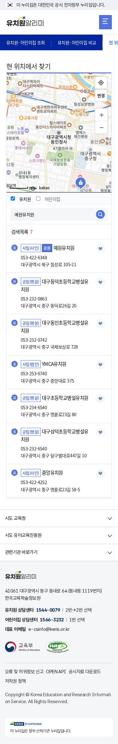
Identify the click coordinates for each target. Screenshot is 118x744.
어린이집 (52, 199)
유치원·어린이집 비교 (77, 42)
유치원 (25, 199)
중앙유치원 (52, 472)
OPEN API (56, 672)
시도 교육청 (15, 518)
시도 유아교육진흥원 (23, 535)
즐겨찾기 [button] (100, 248)
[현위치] (101, 82)
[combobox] (59, 214)
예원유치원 (64, 247)
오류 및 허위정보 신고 (24, 672)
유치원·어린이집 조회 (25, 42)
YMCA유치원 (54, 364)
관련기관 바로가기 (21, 552)
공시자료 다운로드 (85, 672)
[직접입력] (101, 95)
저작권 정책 (15, 681)
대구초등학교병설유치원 (65, 397)
